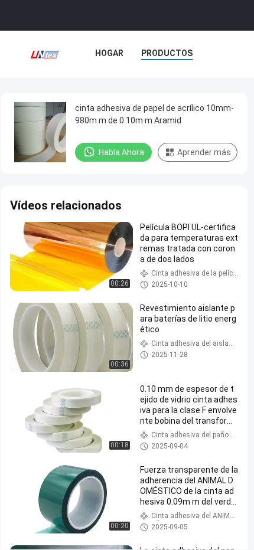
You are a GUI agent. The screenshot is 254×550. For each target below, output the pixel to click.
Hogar (109, 53)
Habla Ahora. (122, 152)
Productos (167, 53)
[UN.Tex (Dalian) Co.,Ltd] (45, 54)
